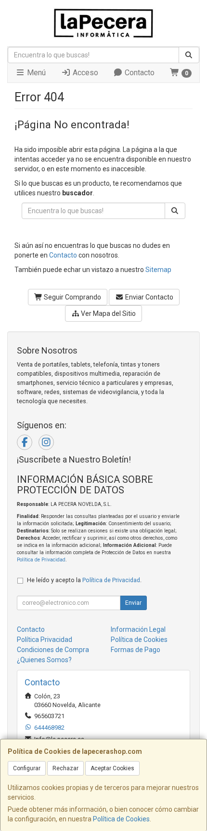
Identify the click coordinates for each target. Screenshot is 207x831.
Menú (35, 72)
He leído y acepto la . (84, 580)
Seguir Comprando (71, 297)
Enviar (133, 602)
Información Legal (138, 629)
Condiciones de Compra (53, 650)
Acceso (84, 72)
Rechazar (65, 768)
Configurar (26, 768)
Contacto (139, 72)
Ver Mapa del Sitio (107, 313)
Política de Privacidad (41, 559)
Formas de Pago (135, 650)
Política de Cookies (121, 819)
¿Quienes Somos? (44, 660)
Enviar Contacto (148, 297)
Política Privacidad (44, 639)
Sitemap (158, 269)
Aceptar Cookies (112, 768)
